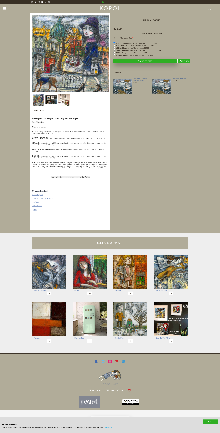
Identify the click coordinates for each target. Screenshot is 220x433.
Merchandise (79, 338)
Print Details (40, 111)
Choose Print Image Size (122, 38)
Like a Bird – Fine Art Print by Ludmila (140, 79)
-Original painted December (41, 198)
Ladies (76, 290)
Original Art (119, 338)
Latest (118, 72)
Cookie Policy (108, 427)
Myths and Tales (162, 290)
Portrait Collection (40, 290)
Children (118, 290)
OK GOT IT (211, 421)
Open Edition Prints (163, 338)
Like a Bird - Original (179, 78)
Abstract (37, 338)
